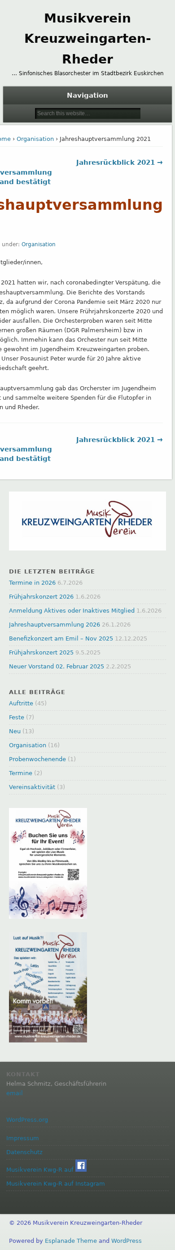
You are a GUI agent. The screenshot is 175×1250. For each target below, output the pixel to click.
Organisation (35, 138)
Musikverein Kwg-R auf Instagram (55, 1183)
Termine (20, 773)
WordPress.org (27, 1119)
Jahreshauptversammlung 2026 (54, 624)
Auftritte (21, 703)
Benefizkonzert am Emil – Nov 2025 (61, 638)
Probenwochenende (37, 759)
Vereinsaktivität (32, 787)
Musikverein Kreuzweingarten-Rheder (87, 39)
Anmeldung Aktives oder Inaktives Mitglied (72, 610)
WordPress (126, 1240)
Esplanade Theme (71, 1240)
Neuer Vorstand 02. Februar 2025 (56, 666)
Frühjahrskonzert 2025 (41, 652)
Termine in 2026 (32, 582)
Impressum (22, 1138)
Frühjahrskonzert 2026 (41, 596)
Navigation (87, 95)
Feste (16, 717)
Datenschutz (24, 1152)
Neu (15, 731)
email (14, 1093)
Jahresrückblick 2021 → (119, 162)
